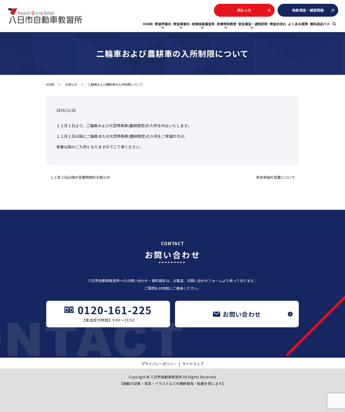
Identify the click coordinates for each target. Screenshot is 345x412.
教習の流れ (278, 23)
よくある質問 (298, 23)
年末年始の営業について (275, 177)
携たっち (244, 10)
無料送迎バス (320, 23)
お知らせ (71, 84)
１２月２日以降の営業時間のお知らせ (80, 177)
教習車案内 (181, 23)
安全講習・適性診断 (253, 23)
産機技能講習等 (203, 23)
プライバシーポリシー (159, 363)
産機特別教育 (226, 23)
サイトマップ (193, 363)
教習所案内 (163, 23)
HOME (148, 23)
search (337, 25)
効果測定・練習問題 (308, 10)
